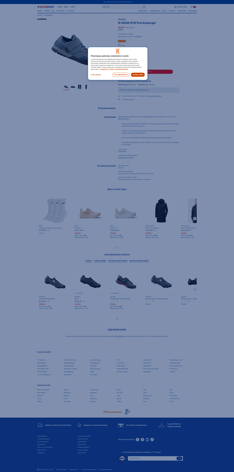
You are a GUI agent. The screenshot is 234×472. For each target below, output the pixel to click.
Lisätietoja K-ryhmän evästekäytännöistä (113, 69)
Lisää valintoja (96, 74)
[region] (117, 63)
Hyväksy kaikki (138, 74)
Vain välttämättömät (121, 74)
